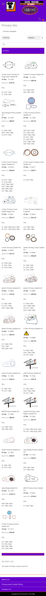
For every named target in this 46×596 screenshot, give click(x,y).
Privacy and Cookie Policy (12, 584)
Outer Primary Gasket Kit (11, 373)
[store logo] (11, 7)
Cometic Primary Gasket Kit (33, 74)
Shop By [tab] (6, 38)
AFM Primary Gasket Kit (32, 373)
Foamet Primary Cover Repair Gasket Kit (31, 412)
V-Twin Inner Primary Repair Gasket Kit (9, 163)
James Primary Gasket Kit (11, 288)
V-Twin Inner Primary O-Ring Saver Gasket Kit (11, 75)
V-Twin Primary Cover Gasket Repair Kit (10, 210)
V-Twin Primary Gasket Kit (11, 247)
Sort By (23, 38)
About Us (5, 579)
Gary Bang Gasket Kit (9, 488)
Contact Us (6, 589)
